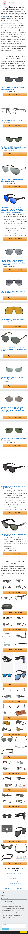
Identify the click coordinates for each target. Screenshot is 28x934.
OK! (23, 932)
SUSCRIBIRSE (5, 928)
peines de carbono (12, 15)
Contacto (3, 895)
